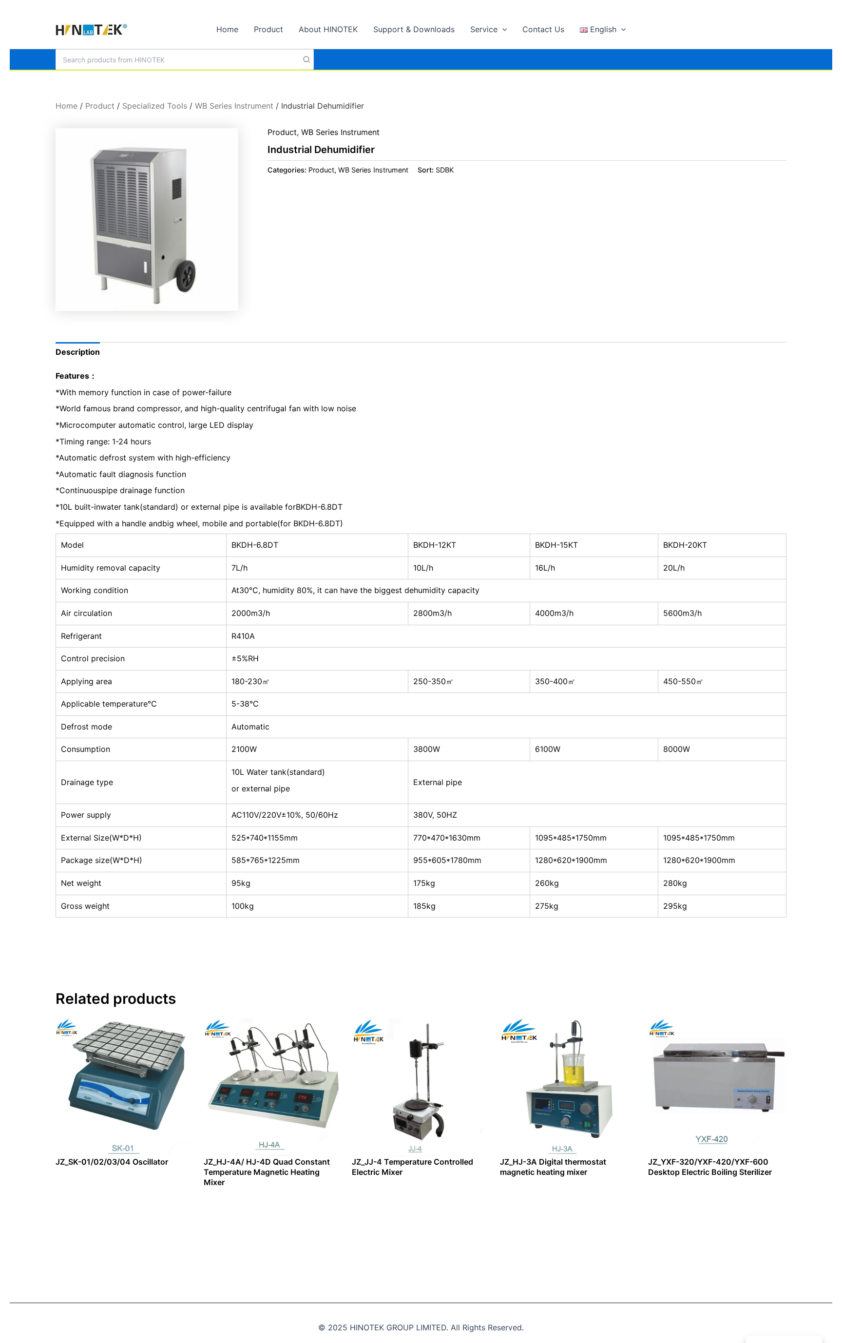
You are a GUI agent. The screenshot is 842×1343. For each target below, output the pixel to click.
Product (100, 106)
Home (66, 106)
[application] (502, 29)
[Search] (307, 59)
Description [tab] (78, 352)
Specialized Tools (154, 106)
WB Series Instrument (234, 106)
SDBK (445, 170)
